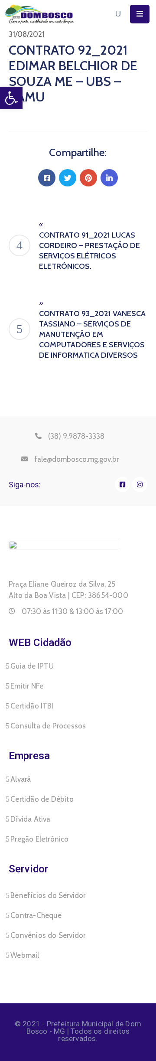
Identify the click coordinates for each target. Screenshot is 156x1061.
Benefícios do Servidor (47, 895)
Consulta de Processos (48, 725)
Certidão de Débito (42, 799)
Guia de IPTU (32, 666)
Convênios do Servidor (47, 935)
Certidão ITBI (32, 706)
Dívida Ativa (30, 819)
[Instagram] (139, 484)
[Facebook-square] (122, 484)
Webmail (24, 955)
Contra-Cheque (36, 915)
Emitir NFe (26, 686)
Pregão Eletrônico (39, 839)
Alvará (20, 779)
